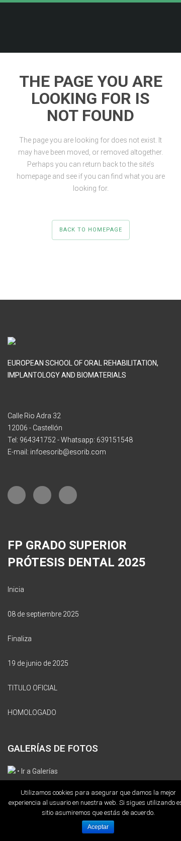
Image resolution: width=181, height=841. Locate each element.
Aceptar (98, 826)
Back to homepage (90, 229)
